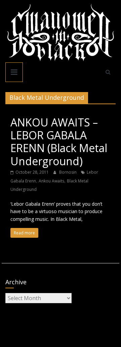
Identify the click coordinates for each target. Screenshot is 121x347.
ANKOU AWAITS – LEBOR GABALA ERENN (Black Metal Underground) (58, 141)
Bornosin (68, 172)
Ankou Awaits (51, 181)
